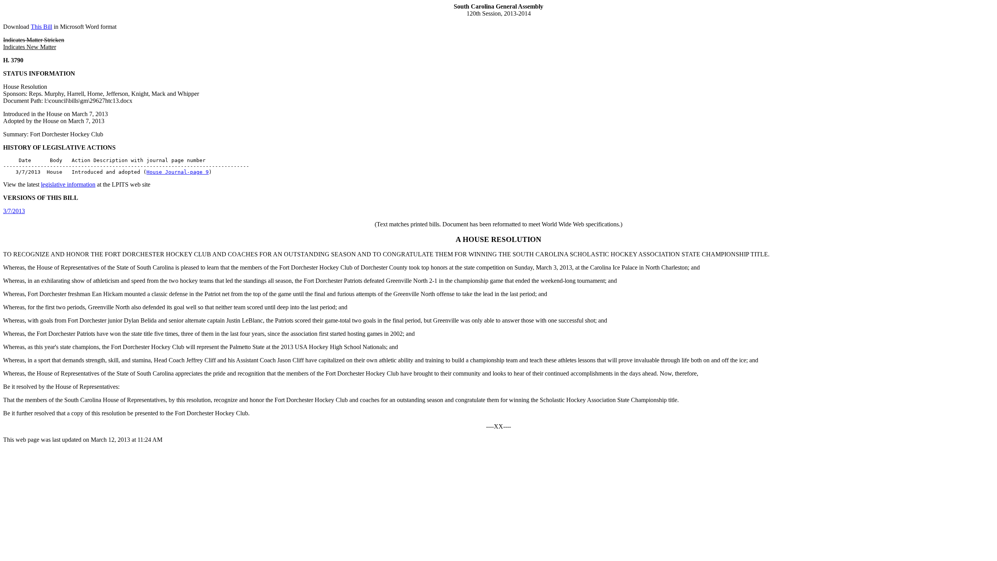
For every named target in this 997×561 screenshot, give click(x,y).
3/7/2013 (14, 211)
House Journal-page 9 (177, 172)
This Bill (41, 26)
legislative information (68, 184)
